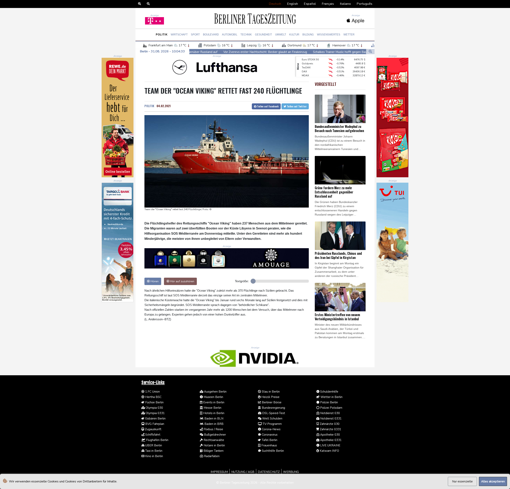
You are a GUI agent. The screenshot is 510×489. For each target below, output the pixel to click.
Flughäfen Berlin (156, 440)
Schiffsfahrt (152, 435)
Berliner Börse (271, 402)
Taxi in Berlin (153, 451)
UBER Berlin (153, 445)
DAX (304, 64)
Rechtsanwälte (213, 440)
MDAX (305, 68)
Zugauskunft (152, 429)
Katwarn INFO (329, 451)
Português (365, 4)
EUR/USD (307, 76)
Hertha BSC (153, 397)
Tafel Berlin (269, 440)
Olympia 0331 (155, 413)
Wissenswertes (328, 34)
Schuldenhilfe (328, 392)
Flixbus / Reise (213, 429)
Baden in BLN (213, 418)
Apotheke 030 (329, 435)
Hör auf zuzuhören (181, 281)
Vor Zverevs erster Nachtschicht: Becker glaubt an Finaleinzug (220, 52)
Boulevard (211, 34)
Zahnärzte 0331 (330, 429)
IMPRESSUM (219, 472)
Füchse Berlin (154, 402)
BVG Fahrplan (154, 424)
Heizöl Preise (270, 397)
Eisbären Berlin (155, 418)
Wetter (348, 34)
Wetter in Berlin (331, 397)
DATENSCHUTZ (269, 472)
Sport (195, 34)
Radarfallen (211, 456)
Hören (154, 281)
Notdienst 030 (329, 413)
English (292, 4)
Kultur (294, 34)
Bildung (308, 34)
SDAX (305, 72)
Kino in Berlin (153, 456)
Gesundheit (263, 34)
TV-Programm (272, 424)
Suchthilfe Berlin (272, 451)
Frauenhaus (269, 445)
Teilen (267, 106)
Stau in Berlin (270, 392)
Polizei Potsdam (330, 408)
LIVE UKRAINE (329, 445)
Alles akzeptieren (493, 481)
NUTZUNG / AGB (242, 472)
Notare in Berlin (214, 445)
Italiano (345, 4)
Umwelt (280, 34)
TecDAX (306, 60)
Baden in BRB (214, 424)
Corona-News (270, 429)
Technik (246, 34)
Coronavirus (269, 435)
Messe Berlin (212, 408)
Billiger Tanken (213, 451)
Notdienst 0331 (330, 418)
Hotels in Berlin (213, 413)
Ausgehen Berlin (215, 392)
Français (328, 4)
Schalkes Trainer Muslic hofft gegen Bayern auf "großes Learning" (312, 52)
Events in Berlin (213, 402)
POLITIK (149, 106)
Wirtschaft (179, 34)
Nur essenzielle (462, 481)
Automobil (229, 34)
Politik (162, 34)
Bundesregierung (273, 408)
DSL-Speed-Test (273, 413)
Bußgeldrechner (214, 435)
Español (310, 4)
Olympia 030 (154, 408)
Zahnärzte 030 (329, 424)
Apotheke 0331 (330, 440)
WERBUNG (291, 472)
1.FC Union (152, 392)
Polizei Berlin (328, 402)
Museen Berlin (213, 397)
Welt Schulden (271, 418)
